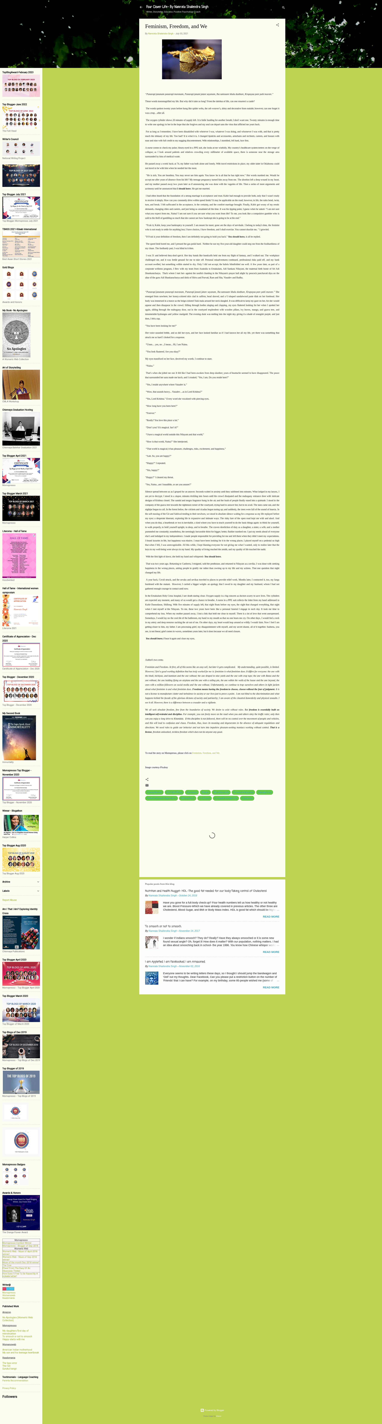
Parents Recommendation (15, 1380)
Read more (271, 916)
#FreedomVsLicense (243, 792)
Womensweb (8, 1295)
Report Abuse (9, 900)
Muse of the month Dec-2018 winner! (21, 1262)
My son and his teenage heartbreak (20, 1352)
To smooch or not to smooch (17, 1336)
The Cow (7, 1265)
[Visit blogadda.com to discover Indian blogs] (8, 1290)
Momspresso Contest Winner (17, 1243)
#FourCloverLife (221, 792)
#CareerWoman (154, 792)
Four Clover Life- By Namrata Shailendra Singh (177, 7)
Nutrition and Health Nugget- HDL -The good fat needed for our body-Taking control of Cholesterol (206, 891)
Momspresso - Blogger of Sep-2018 (20, 1245)
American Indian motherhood (17, 1349)
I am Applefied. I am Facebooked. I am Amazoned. (175, 962)
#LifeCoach (204, 798)
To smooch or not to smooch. (163, 926)
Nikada (218, 1416)
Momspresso (9, 1292)
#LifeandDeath (187, 798)
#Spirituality (247, 798)
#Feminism (191, 792)
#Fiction (205, 792)
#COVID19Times (174, 792)
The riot (6, 1365)
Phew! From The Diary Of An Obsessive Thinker (16, 1269)
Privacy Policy (9, 1388)
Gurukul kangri (9, 1368)
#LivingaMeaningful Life (226, 798)
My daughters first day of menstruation (15, 1332)
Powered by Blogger (214, 1410)
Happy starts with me (13, 1339)
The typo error (9, 1363)
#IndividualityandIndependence (162, 798)
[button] (277, 25)
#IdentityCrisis (265, 792)
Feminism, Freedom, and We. (206, 753)
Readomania (8, 1298)
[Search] (283, 8)
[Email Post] (147, 786)
